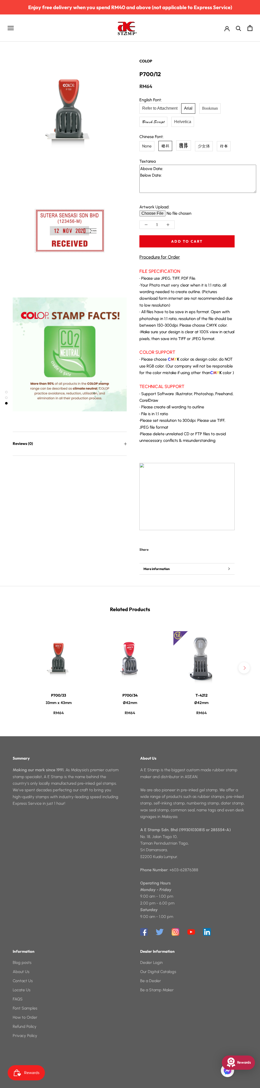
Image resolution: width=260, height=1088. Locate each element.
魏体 (183, 145)
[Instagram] (175, 932)
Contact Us (23, 980)
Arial (188, 108)
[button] (227, 1070)
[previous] (16, 668)
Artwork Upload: (154, 207)
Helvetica (182, 122)
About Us (21, 971)
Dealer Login (151, 962)
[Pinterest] (166, 548)
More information (156, 569)
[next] (244, 668)
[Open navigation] (11, 28)
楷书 (165, 146)
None (147, 146)
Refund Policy (25, 1026)
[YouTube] (191, 932)
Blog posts (22, 962)
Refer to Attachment (159, 108)
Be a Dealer (150, 980)
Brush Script (153, 121)
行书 (224, 146)
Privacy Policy (25, 1035)
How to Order (25, 1017)
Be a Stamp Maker (157, 989)
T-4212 (201, 695)
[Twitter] (159, 548)
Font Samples (25, 1008)
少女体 (204, 146)
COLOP (145, 61)
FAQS (18, 999)
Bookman (210, 108)
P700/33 (58, 695)
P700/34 (130, 695)
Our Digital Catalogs (158, 971)
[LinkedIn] (207, 932)
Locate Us (21, 989)
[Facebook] (153, 548)
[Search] (238, 28)
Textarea (147, 161)
